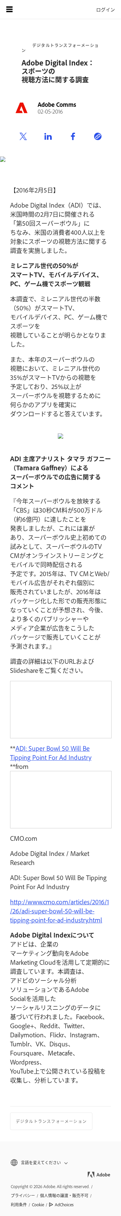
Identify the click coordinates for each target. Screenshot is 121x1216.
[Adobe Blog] (28, 9)
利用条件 (19, 1205)
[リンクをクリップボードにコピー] (98, 136)
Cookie (38, 1205)
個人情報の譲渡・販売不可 (64, 1195)
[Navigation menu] (9, 9)
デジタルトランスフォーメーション (60, 47)
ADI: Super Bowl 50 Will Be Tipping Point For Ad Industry (50, 752)
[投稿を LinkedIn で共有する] (48, 136)
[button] (60, 1162)
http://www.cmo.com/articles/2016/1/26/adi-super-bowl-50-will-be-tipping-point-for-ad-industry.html (59, 910)
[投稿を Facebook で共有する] (73, 136)
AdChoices (64, 1205)
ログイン (105, 9)
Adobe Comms (57, 104)
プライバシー (23, 1195)
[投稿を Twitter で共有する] (23, 136)
